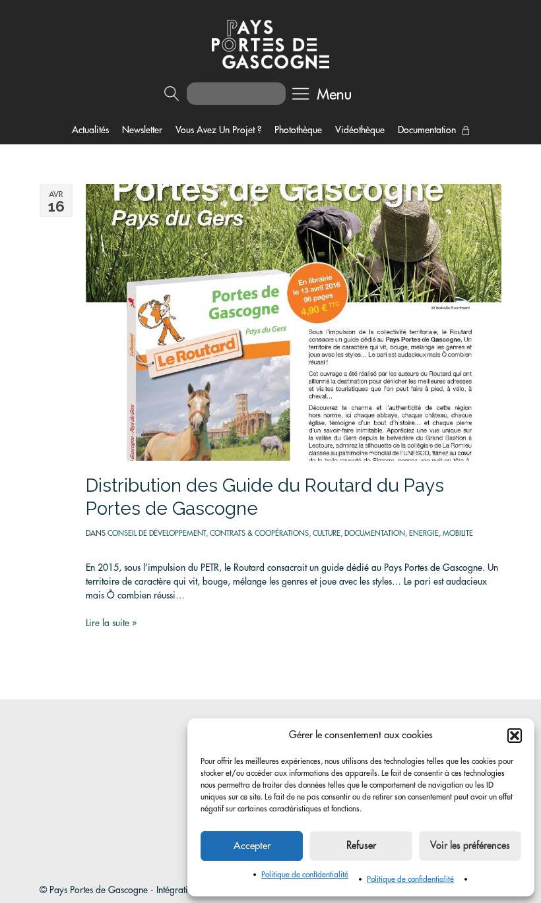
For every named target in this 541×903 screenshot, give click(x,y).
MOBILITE (458, 533)
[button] (514, 735)
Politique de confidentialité (304, 875)
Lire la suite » (111, 622)
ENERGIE (424, 533)
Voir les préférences (470, 846)
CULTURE (326, 533)
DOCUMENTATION (374, 533)
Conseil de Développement (157, 533)
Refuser (361, 846)
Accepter (252, 846)
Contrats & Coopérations (259, 533)
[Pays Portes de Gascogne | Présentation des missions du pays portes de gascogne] (270, 43)
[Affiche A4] (293, 321)
